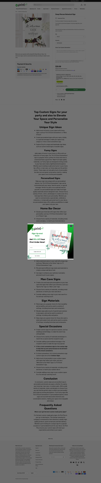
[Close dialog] (71, 226)
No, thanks (37, 256)
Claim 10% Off (37, 251)
